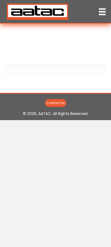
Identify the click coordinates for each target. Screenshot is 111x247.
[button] (55, 103)
